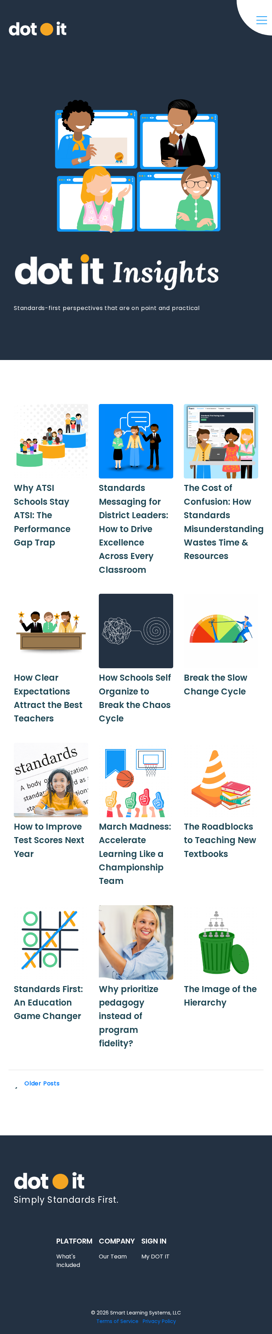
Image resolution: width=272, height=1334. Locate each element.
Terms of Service (117, 1321)
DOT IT (37, 36)
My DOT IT (155, 1256)
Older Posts (42, 1083)
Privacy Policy (159, 1321)
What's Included (68, 1260)
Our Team (113, 1256)
